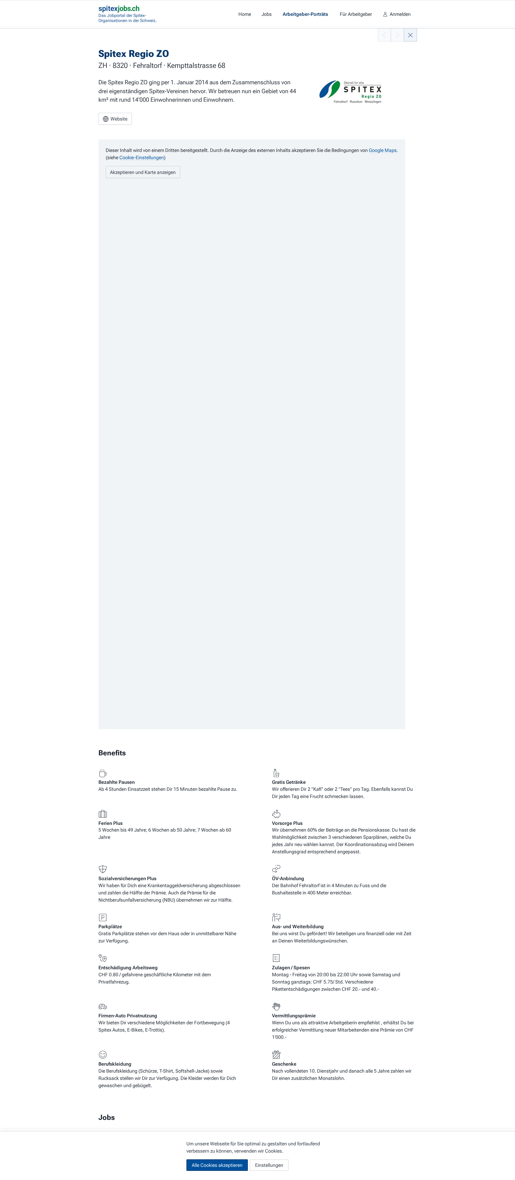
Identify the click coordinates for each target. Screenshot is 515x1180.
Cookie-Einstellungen (141, 157)
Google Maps (383, 150)
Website (119, 119)
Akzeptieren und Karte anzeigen (143, 172)
